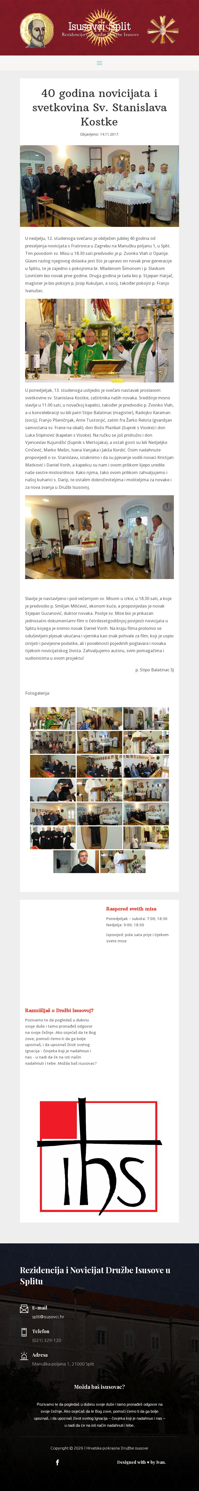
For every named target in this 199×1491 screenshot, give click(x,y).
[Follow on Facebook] (57, 1462)
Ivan (160, 1462)
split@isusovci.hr (48, 1317)
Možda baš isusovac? (77, 1063)
